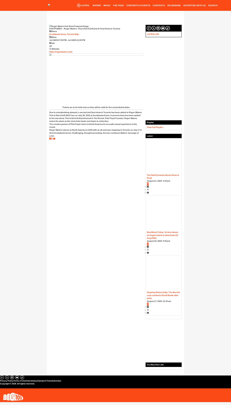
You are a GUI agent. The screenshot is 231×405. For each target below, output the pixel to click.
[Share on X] (52, 139)
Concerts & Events (138, 5)
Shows (97, 5)
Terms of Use (19, 381)
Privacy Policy (6, 381)
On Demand (174, 5)
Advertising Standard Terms (39, 381)
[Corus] (1, 386)
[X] (153, 28)
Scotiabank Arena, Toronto (62, 34)
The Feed (118, 5)
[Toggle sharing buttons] (148, 183)
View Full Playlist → (156, 127)
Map (77, 34)
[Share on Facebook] (50, 139)
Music (107, 5)
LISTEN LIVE (153, 34)
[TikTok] (168, 28)
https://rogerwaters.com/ (60, 52)
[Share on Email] (54, 139)
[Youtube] (163, 28)
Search (213, 5)
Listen (85, 5)
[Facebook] (149, 28)
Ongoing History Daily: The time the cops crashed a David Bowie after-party (163, 295)
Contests (159, 5)
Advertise (56, 381)
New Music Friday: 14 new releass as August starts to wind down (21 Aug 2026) (162, 235)
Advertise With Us (194, 5)
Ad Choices (5, 390)
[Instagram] (158, 28)
